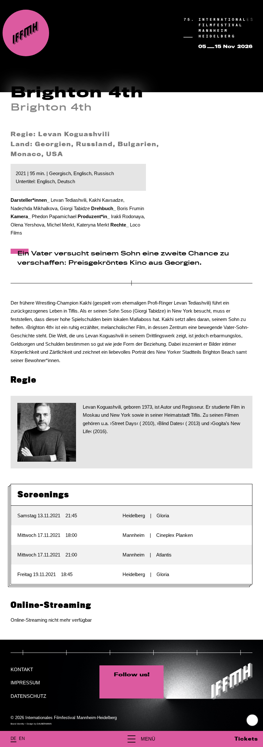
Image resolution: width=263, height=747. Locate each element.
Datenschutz (28, 696)
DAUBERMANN (44, 724)
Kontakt (22, 669)
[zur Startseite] (26, 33)
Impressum (25, 682)
